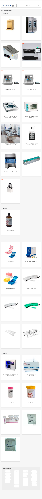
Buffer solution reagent (16, 486)
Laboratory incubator (6, 474)
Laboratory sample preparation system (24, 479)
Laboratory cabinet (33, 471)
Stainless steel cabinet (7, 476)
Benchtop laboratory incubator (24, 484)
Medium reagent (25, 471)
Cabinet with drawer (16, 478)
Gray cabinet (25, 476)
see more (6, 488)
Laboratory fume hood (25, 474)
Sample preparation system (16, 475)
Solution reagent (7, 471)
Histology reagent (6, 479)
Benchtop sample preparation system (33, 479)
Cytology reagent (15, 471)
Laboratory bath (34, 482)
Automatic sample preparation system (16, 482)
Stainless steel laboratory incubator (34, 475)
